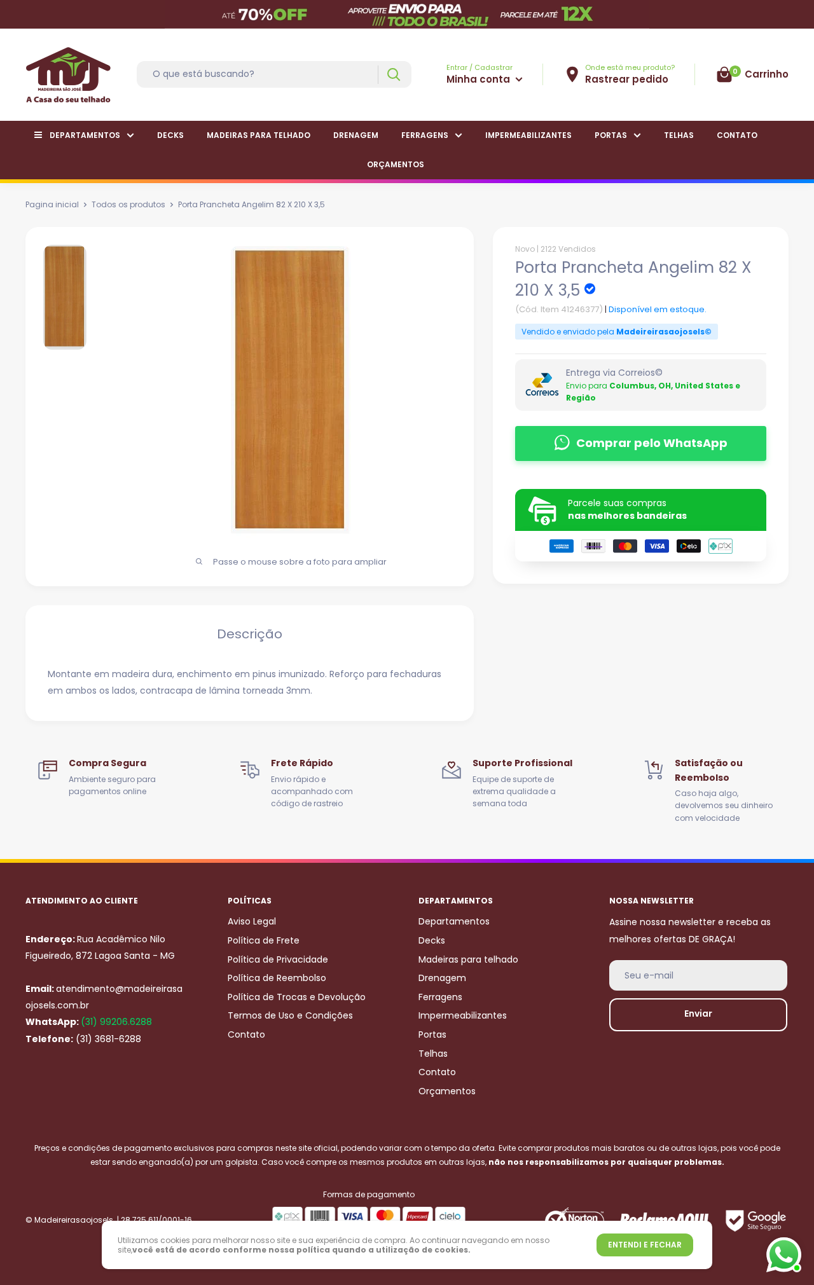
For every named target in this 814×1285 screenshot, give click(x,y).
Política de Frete (264, 940)
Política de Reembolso (277, 978)
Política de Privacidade (278, 959)
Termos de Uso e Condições (290, 1015)
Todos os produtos (128, 204)
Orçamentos (395, 164)
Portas (611, 135)
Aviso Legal (252, 921)
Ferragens (424, 135)
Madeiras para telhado (258, 135)
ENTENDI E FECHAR (645, 1244)
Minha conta (479, 79)
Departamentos (85, 135)
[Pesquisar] (393, 74)
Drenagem (355, 135)
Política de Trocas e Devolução (297, 997)
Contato (737, 135)
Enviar (698, 1013)
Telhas (679, 135)
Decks (170, 135)
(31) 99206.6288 (116, 1021)
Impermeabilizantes (528, 135)
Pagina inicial (52, 204)
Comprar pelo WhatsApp (652, 443)
